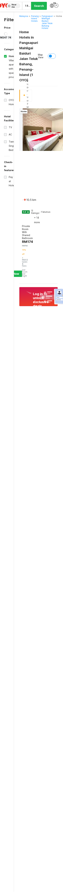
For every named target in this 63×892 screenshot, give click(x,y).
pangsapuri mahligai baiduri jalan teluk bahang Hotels (47, 22)
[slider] (5, 33)
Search (39, 6)
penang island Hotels (35, 18)
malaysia (23, 16)
